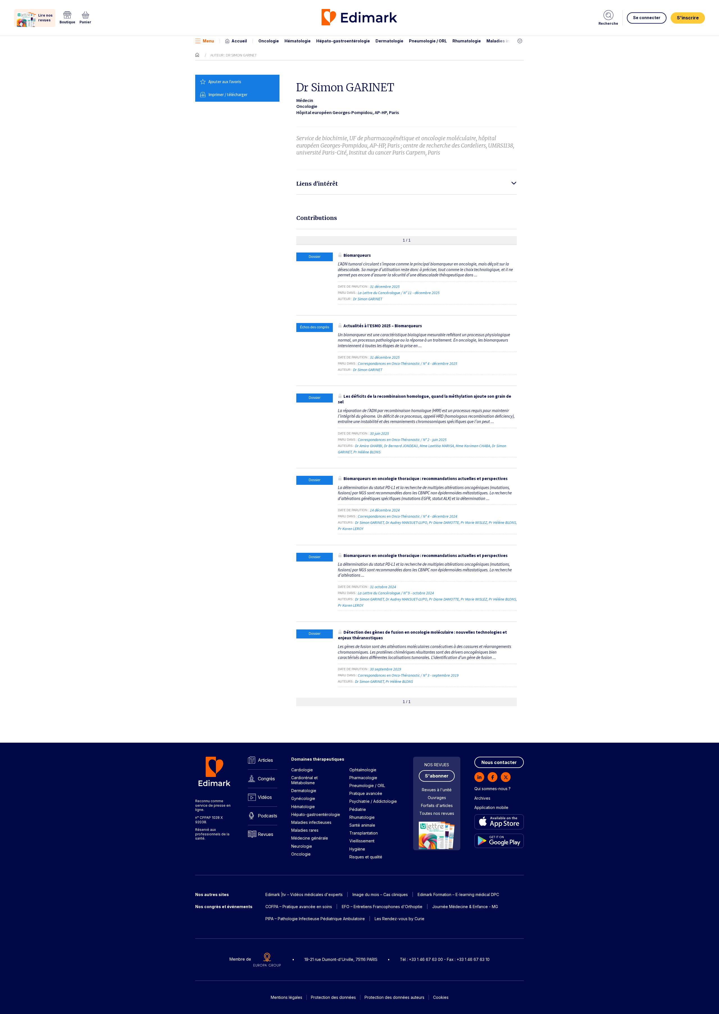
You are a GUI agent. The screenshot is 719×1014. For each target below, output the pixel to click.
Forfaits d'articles (437, 805)
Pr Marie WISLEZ (474, 522)
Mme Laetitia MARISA (437, 445)
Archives (482, 798)
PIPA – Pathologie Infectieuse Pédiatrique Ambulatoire (315, 918)
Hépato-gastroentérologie (343, 40)
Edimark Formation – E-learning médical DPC (458, 894)
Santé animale (362, 825)
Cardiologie (302, 769)
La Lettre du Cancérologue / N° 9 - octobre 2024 (396, 592)
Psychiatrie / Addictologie (373, 801)
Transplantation (363, 833)
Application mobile (491, 807)
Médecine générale (309, 838)
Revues (265, 834)
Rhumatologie (466, 40)
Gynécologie (303, 798)
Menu (208, 40)
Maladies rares (304, 830)
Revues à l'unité (437, 789)
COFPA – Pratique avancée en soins (298, 906)
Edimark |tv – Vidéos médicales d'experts (304, 894)
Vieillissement (361, 840)
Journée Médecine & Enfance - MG (465, 906)
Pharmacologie (363, 777)
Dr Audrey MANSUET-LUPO (406, 522)
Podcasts (267, 816)
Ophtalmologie (362, 769)
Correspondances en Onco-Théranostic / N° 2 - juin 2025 (402, 439)
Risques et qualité (365, 856)
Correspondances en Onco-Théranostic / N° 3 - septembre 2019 (408, 675)
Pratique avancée (365, 793)
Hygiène (357, 849)
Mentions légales (286, 997)
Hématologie (298, 40)
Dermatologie (389, 40)
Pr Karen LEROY (350, 528)
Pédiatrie (357, 809)
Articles (265, 760)
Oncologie (268, 40)
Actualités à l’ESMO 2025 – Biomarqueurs (382, 325)
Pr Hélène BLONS (367, 451)
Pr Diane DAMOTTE (444, 522)
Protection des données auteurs (394, 997)
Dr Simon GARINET (367, 298)
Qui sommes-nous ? (492, 788)
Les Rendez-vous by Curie (399, 918)
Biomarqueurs (357, 255)
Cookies (441, 997)
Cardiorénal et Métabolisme (304, 780)
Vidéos (265, 797)
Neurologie (301, 846)
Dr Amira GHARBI (368, 445)
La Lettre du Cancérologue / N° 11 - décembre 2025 (399, 292)
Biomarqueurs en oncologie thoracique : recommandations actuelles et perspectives (425, 478)
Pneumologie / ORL (428, 40)
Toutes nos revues (436, 813)
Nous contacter (499, 762)
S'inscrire (688, 18)
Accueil (239, 40)
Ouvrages (437, 797)
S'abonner (437, 776)
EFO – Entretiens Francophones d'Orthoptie (382, 906)
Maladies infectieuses (509, 40)
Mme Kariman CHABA (473, 445)
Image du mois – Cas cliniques (380, 894)
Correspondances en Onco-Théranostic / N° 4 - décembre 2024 (408, 516)
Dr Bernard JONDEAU (401, 445)
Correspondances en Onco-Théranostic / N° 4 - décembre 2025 (408, 363)
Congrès (266, 778)
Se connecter (646, 17)
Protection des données (333, 997)
